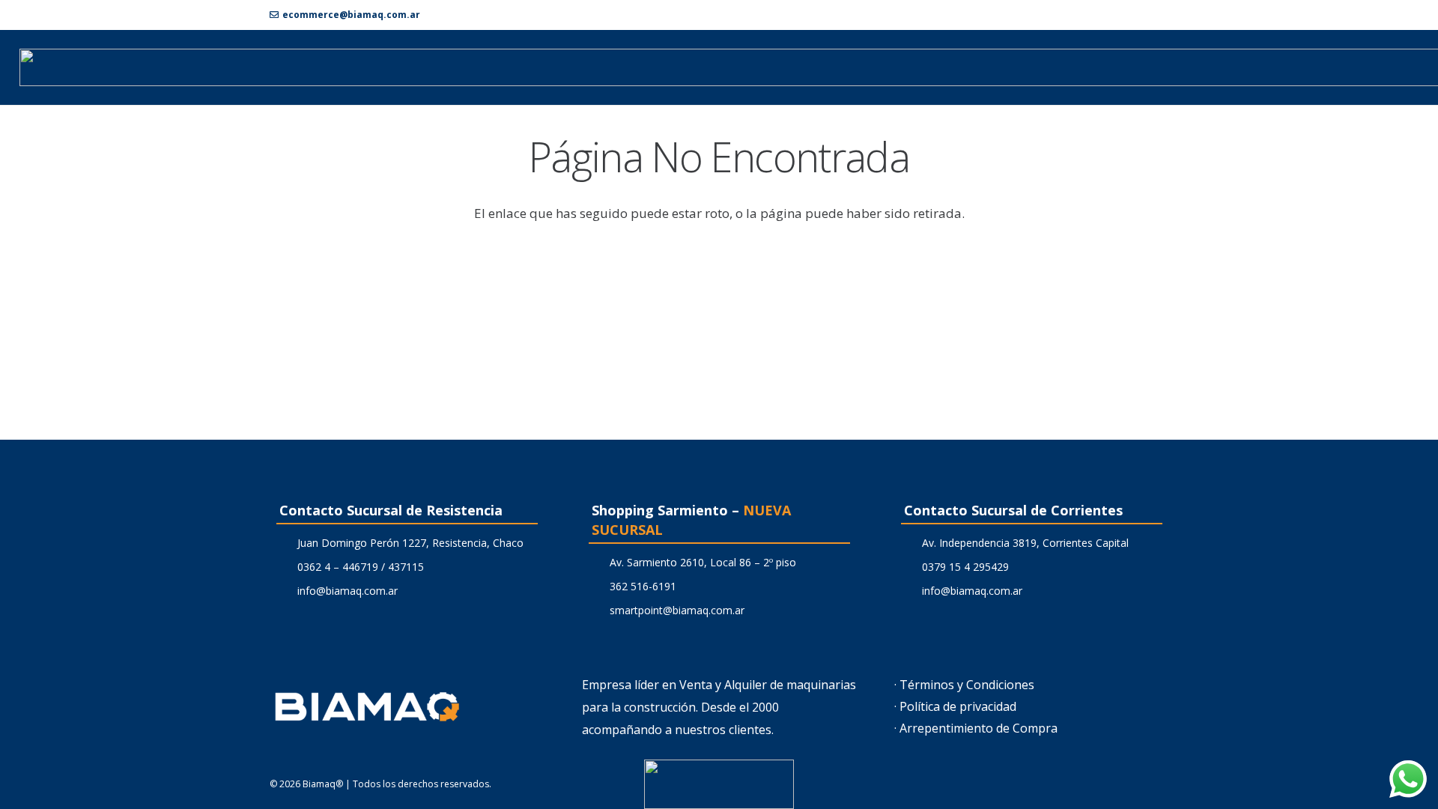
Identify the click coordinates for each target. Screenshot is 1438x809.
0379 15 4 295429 (965, 567)
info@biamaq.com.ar (347, 591)
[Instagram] (1162, 14)
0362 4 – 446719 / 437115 (360, 567)
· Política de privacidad (955, 706)
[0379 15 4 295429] (908, 566)
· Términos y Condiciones (964, 684)
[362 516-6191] (596, 586)
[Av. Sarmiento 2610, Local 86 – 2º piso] (596, 562)
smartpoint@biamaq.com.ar (677, 610)
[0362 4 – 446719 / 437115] (283, 566)
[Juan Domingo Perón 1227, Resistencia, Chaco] (283, 542)
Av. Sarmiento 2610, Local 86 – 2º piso (703, 562)
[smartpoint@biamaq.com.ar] (596, 610)
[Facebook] (1137, 14)
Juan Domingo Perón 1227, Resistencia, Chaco (410, 543)
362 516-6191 (643, 586)
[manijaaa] (719, 784)
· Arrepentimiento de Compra (976, 728)
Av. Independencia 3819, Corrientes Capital (1025, 543)
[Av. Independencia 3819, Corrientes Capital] (908, 542)
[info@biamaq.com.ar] (283, 590)
